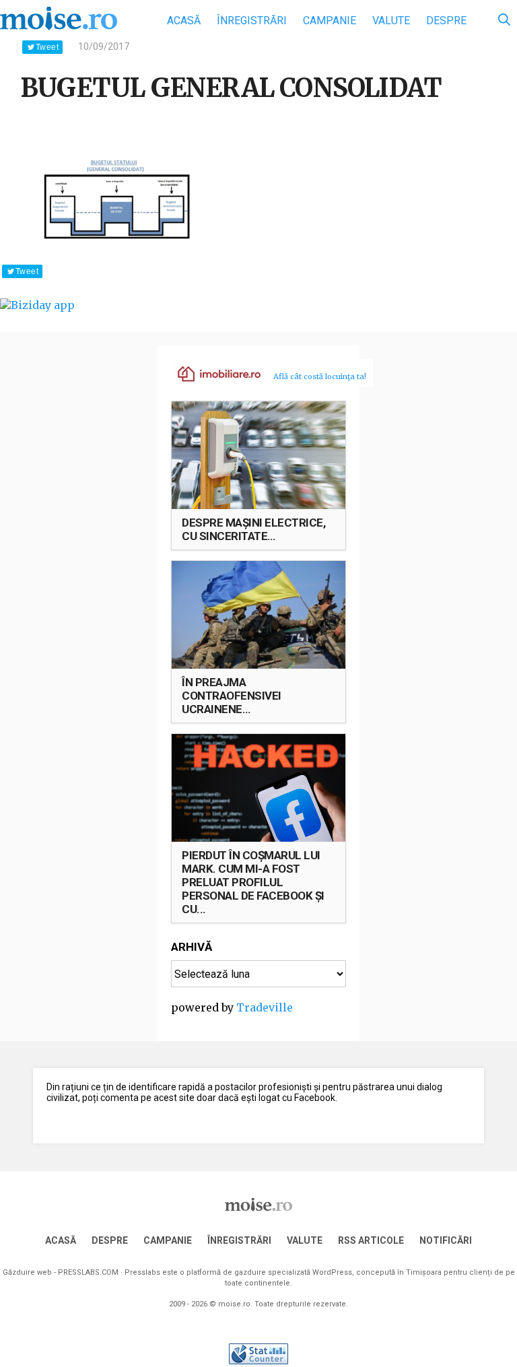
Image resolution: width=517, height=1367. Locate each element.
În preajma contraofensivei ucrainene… (231, 695)
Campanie (329, 20)
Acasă (184, 20)
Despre (446, 20)
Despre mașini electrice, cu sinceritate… (253, 529)
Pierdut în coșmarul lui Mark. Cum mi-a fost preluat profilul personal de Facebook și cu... (253, 882)
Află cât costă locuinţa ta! (319, 376)
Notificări (445, 1240)
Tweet (47, 47)
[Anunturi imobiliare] (211, 373)
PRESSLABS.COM (88, 1272)
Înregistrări (252, 20)
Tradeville (264, 1007)
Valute (391, 20)
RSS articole (371, 1240)
